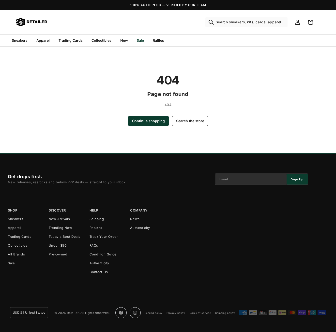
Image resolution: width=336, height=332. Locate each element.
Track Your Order (104, 237)
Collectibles (101, 40)
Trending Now (60, 228)
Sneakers (20, 40)
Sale (140, 40)
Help (94, 210)
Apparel (43, 40)
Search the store (190, 121)
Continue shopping (148, 121)
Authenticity (99, 263)
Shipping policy (225, 312)
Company (139, 210)
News (135, 219)
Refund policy (154, 312)
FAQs (94, 245)
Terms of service (200, 312)
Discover (57, 210)
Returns (96, 228)
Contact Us (99, 272)
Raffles (158, 40)
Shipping (97, 219)
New (124, 40)
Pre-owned (58, 254)
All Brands (16, 254)
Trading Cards (71, 40)
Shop (12, 210)
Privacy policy (176, 312)
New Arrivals (59, 219)
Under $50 (58, 245)
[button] (246, 22)
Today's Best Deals (64, 237)
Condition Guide (103, 254)
